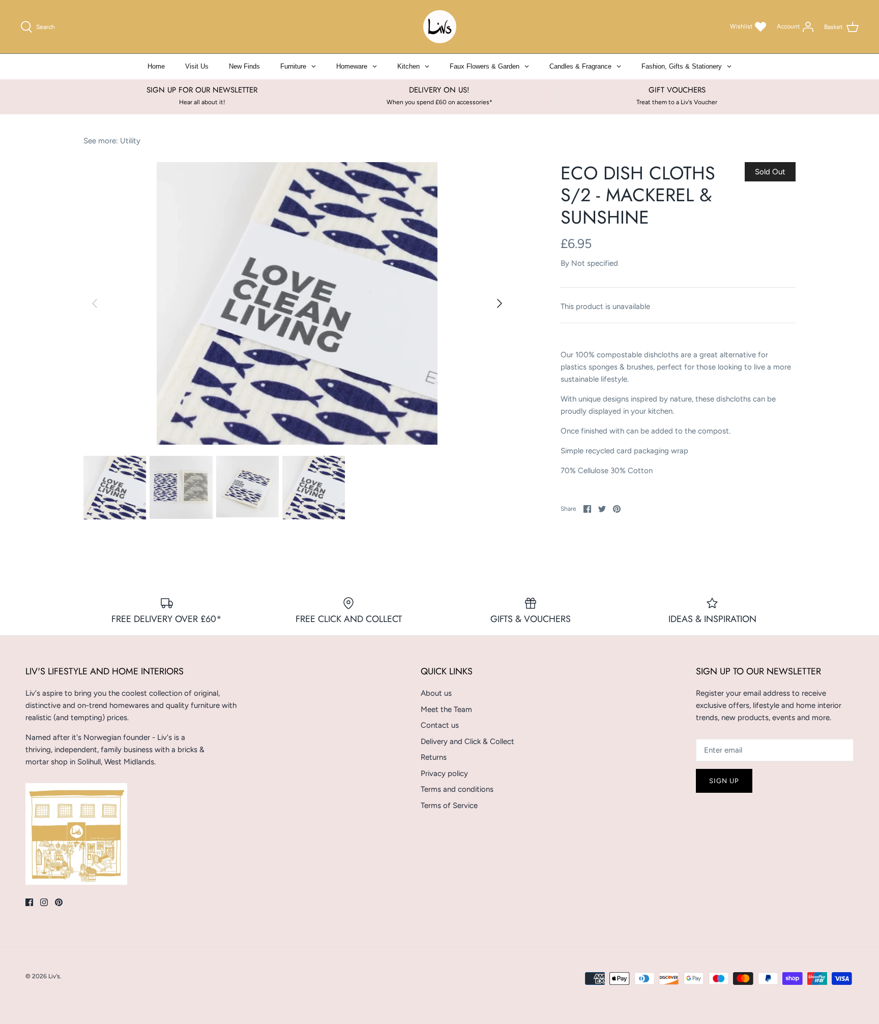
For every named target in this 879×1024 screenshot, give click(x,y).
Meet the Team (446, 709)
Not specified (594, 263)
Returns (434, 757)
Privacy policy (444, 773)
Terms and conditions (457, 789)
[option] (297, 303)
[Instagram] (44, 902)
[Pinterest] (59, 902)
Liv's (54, 976)
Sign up (724, 781)
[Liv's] (439, 26)
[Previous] (94, 303)
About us (436, 693)
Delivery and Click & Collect (467, 741)
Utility (130, 140)
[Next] (499, 303)
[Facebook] (29, 902)
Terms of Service (449, 805)
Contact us (440, 725)
